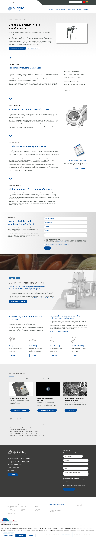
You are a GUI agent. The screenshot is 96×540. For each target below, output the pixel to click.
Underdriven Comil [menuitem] (11, 509)
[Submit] (80, 2)
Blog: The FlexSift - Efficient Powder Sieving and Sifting (24, 431)
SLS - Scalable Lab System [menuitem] (13, 504)
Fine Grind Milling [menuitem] (11, 512)
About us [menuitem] (54, 2)
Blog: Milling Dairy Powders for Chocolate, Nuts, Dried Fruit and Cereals (28, 437)
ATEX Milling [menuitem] (37, 509)
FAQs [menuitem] (67, 2)
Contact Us (85, 9)
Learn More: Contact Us (17, 48)
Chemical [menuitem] (23, 509)
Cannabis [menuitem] (23, 512)
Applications (64, 9)
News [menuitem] (59, 2)
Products (51, 9)
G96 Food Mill (38, 126)
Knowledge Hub (71, 9)
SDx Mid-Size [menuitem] (10, 507)
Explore (13, 474)
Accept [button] (21, 535)
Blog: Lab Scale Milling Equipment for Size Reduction (23, 433)
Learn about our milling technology (59, 331)
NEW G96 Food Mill (33, 48)
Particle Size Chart (80, 168)
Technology (57, 9)
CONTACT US (52, 511)
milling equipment (34, 192)
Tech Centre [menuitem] (37, 510)
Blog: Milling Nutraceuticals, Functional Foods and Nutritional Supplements (29, 424)
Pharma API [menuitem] (23, 504)
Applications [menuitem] (17, 19)
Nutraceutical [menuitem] (24, 510)
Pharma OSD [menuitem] (23, 506)
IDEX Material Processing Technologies (44, 297)
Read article (71, 410)
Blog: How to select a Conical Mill (18, 429)
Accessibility (11, 470)
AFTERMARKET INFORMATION (55, 510)
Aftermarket (79, 9)
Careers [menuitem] (63, 2)
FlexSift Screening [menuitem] (11, 513)
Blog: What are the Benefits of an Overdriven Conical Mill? (24, 427)
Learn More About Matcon (18, 301)
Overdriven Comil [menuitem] (11, 510)
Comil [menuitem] (36, 507)
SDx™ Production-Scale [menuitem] (12, 506)
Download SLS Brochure (20, 410)
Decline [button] (31, 535)
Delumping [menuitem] (37, 504)
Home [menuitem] (10, 19)
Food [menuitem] (23, 19)
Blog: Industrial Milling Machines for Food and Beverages (24, 426)
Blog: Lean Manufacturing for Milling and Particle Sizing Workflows (27, 435)
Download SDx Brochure (47, 410)
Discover (13, 355)
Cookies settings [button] (8, 535)
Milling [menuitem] (36, 506)
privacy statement (5, 531)
